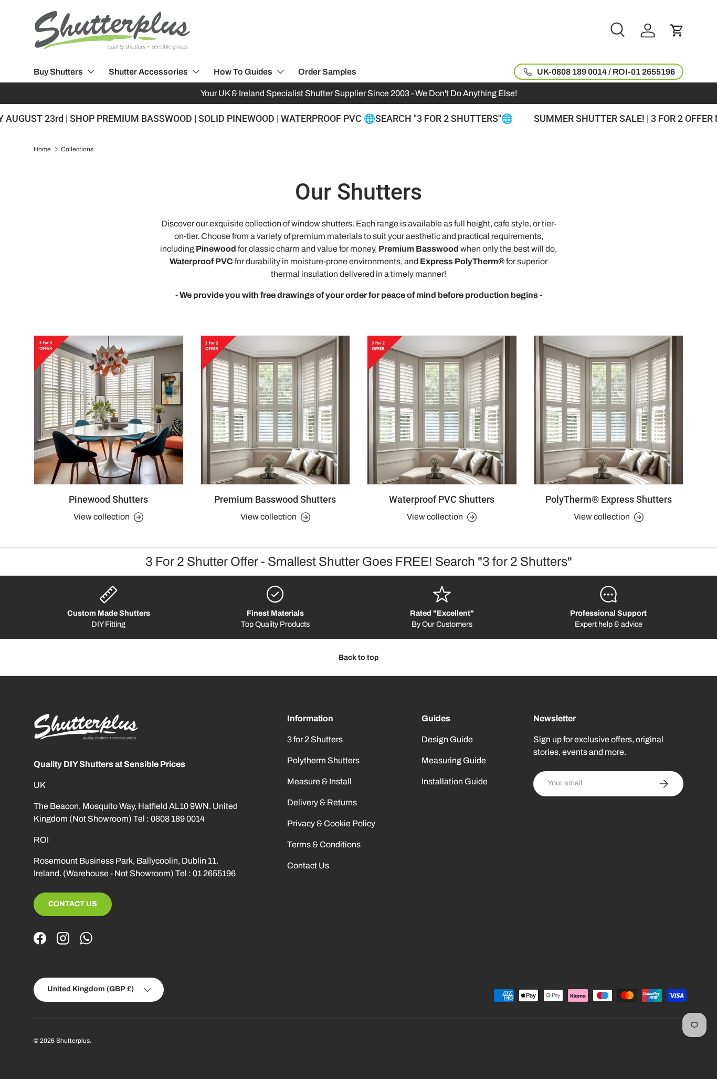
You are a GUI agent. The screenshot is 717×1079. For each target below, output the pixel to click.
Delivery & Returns (322, 802)
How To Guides (243, 71)
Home (42, 149)
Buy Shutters (58, 71)
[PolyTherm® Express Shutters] (608, 410)
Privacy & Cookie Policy (331, 823)
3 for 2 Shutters (315, 739)
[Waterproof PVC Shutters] (441, 410)
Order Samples (327, 71)
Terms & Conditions (324, 844)
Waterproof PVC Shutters (441, 499)
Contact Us (72, 904)
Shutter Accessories (148, 71)
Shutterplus (73, 1040)
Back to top (359, 657)
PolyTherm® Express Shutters (608, 499)
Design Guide (447, 739)
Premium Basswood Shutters (275, 499)
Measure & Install (319, 781)
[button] (677, 30)
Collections (77, 149)
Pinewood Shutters (108, 499)
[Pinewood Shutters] (108, 410)
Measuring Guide (453, 760)
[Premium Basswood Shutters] (275, 410)
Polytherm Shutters (323, 760)
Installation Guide (454, 781)
